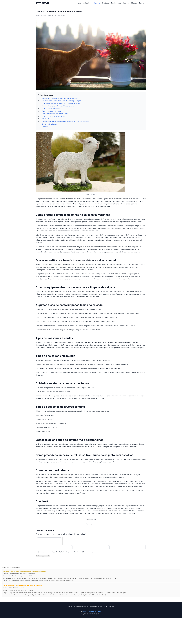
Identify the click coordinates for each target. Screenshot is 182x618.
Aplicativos (87, 3)
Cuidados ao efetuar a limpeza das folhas (55, 113)
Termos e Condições (95, 606)
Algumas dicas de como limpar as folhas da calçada (58, 106)
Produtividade (116, 3)
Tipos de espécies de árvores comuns (53, 116)
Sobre (105, 606)
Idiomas (134, 3)
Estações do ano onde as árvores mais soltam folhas (58, 119)
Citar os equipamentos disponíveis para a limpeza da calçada (61, 103)
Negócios (105, 3)
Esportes (142, 3)
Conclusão (45, 126)
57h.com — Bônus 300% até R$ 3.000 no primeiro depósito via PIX (25, 571)
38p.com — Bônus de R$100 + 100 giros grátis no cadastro (22, 585)
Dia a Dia (97, 3)
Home (79, 3)
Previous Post (91, 520)
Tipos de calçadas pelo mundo (51, 111)
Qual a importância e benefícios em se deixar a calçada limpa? (61, 101)
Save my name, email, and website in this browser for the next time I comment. (66, 552)
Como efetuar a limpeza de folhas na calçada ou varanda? (60, 98)
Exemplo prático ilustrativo (50, 124)
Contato (111, 606)
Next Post (90, 524)
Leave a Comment (41, 15)
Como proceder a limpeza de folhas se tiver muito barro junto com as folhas (65, 121)
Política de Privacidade (81, 606)
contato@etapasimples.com (93, 611)
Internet (126, 3)
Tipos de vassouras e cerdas (51, 108)
